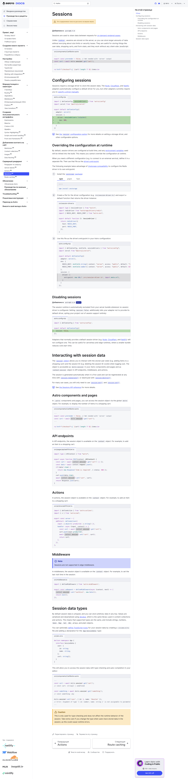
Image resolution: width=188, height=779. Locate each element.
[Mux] (5, 766)
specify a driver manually (68, 92)
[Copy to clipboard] (128, 56)
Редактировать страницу (64, 734)
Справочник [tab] (12, 21)
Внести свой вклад (78, 752)
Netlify (126, 86)
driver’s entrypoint (91, 161)
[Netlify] (9, 745)
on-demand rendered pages (108, 35)
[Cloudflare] (10, 758)
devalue (83, 617)
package (74, 174)
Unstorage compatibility (98, 166)
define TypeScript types (78, 628)
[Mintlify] (8, 773)
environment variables (114, 150)
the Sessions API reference (70, 387)
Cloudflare (115, 86)
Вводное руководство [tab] (16, 11)
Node (107, 86)
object (62, 361)
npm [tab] (61, 179)
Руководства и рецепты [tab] (17, 16)
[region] (94, 267)
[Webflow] (10, 752)
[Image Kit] (17, 766)
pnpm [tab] (69, 179)
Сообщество (95, 752)
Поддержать (109, 752)
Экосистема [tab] (12, 25)
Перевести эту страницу (88, 734)
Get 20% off (149, 773)
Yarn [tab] (78, 179)
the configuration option (73, 134)
